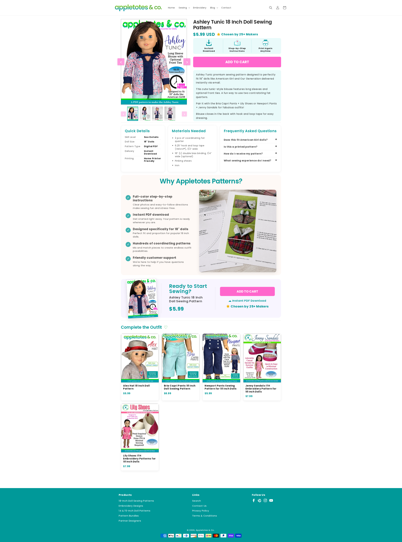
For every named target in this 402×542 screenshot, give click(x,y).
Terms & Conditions (204, 515)
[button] (184, 7)
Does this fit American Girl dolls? (246, 139)
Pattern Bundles (129, 515)
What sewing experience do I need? (247, 160)
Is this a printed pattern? (241, 146)
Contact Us (199, 505)
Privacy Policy (200, 510)
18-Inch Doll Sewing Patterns (136, 500)
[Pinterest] (259, 500)
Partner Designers (130, 520)
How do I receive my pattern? (243, 153)
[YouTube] (271, 500)
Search (196, 500)
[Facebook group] (253, 500)
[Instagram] (265, 500)
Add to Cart (237, 62)
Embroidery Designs (131, 505)
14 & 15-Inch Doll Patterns (134, 510)
